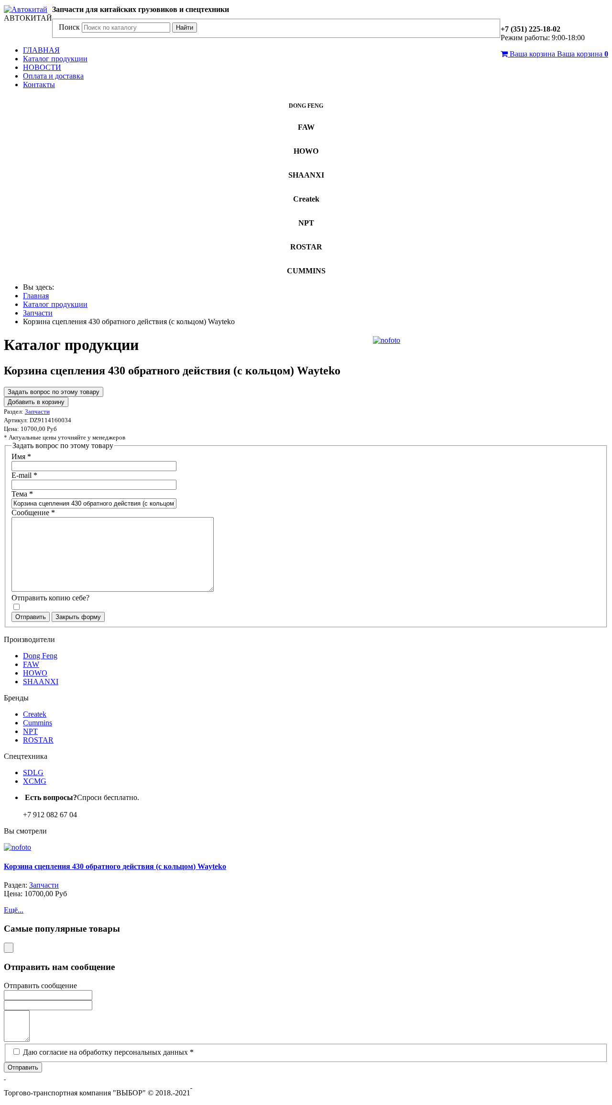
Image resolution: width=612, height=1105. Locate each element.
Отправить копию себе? (50, 598)
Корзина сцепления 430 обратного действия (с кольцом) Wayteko (115, 866)
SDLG (33, 772)
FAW (31, 664)
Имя (21, 456)
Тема (22, 494)
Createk (34, 714)
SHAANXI (40, 681)
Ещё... (13, 910)
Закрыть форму (78, 616)
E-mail (24, 475)
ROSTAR (38, 740)
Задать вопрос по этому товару (53, 391)
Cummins (37, 723)
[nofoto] (386, 340)
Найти (184, 27)
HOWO (35, 673)
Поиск (69, 27)
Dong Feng (40, 656)
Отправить (30, 616)
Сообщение (33, 512)
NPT (30, 731)
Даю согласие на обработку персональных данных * (108, 1052)
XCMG (34, 781)
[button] (5, 1076)
